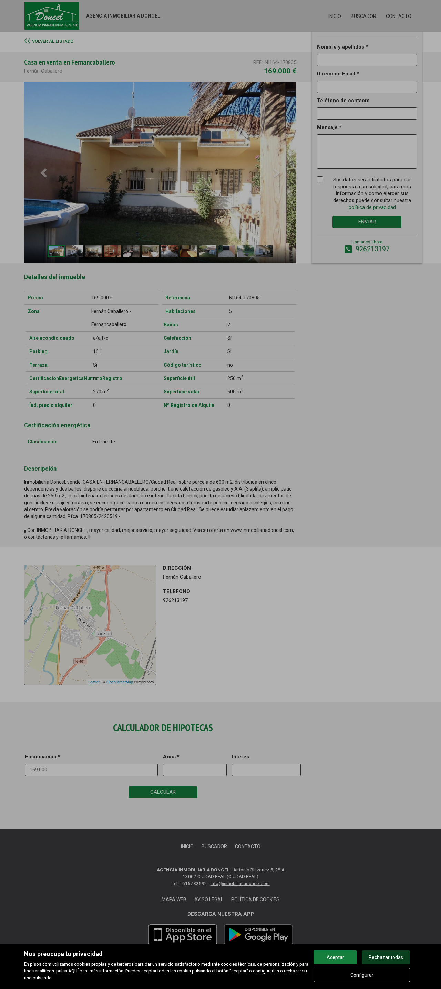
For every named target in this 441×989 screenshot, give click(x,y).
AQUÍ (73, 971)
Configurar (361, 975)
